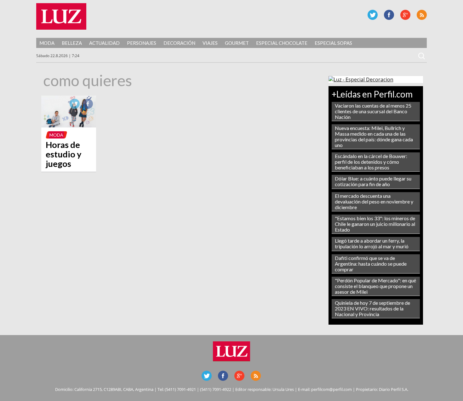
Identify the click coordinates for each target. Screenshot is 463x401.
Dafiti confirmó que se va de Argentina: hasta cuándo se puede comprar (371, 263)
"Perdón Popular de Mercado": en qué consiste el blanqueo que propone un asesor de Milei (375, 286)
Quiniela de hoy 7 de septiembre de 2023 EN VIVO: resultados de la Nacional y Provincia (372, 308)
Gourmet (237, 43)
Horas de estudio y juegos (64, 154)
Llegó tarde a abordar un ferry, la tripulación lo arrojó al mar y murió (372, 243)
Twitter (373, 15)
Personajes (141, 43)
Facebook (389, 15)
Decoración (179, 43)
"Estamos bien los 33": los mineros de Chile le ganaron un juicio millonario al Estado (375, 224)
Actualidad (104, 43)
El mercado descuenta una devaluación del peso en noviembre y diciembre (374, 201)
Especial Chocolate (281, 43)
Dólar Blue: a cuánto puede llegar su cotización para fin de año (373, 181)
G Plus (405, 15)
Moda (46, 43)
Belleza (72, 43)
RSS (422, 15)
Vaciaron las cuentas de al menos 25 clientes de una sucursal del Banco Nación (373, 111)
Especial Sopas (333, 43)
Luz (61, 16)
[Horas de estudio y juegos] (68, 125)
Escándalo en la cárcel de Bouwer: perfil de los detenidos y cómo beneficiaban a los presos (371, 161)
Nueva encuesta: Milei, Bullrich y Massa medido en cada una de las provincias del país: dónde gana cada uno (374, 136)
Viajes (210, 43)
